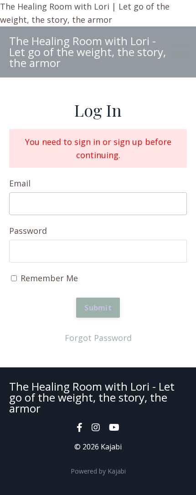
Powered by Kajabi (98, 471)
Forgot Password (98, 337)
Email (20, 183)
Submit (98, 308)
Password (28, 230)
